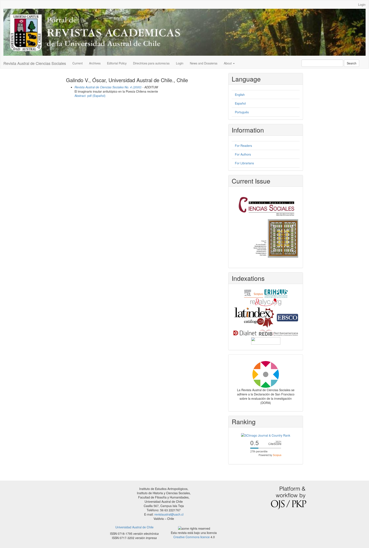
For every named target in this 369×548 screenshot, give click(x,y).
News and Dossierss (203, 63)
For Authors (243, 154)
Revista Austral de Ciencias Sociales (34, 63)
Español (240, 103)
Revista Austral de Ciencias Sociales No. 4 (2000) (108, 87)
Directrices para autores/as (151, 63)
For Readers (243, 145)
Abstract (80, 95)
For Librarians (244, 163)
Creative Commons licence (191, 537)
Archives (95, 63)
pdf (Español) (96, 95)
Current (77, 63)
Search (351, 63)
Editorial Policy (117, 63)
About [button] (228, 63)
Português (242, 112)
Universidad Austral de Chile (134, 527)
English (240, 94)
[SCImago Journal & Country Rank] (265, 435)
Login (362, 4)
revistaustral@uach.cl (168, 514)
